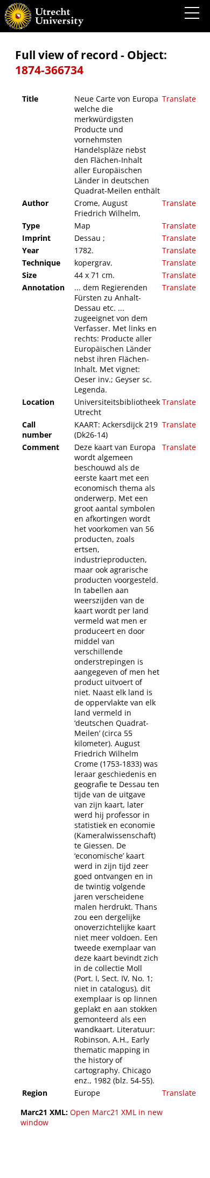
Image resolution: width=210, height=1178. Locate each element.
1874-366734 (49, 69)
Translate (179, 99)
